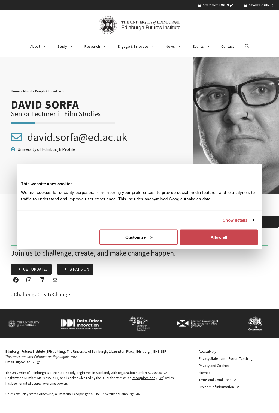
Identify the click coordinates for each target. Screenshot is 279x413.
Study (62, 46)
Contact (227, 46)
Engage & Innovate (133, 46)
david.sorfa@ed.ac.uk (77, 137)
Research (92, 46)
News (170, 46)
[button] (246, 46)
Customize (135, 237)
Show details (235, 220)
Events (198, 46)
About (35, 46)
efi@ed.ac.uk (25, 362)
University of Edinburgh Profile (46, 149)
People (40, 91)
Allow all (219, 237)
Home (15, 91)
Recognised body (144, 378)
